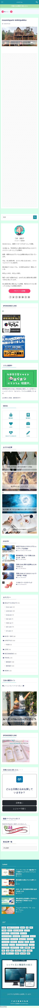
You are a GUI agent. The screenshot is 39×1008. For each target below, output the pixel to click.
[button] (37, 2)
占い (22, 947)
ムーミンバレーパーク (21, 944)
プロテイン (13, 942)
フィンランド (5, 942)
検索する (35, 217)
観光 (28, 953)
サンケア (33, 936)
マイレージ (5, 944)
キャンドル (23, 933)
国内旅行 (10, 662)
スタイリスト (14, 939)
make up (9, 623)
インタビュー (5, 933)
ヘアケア (21, 942)
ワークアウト (5, 947)
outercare (10, 611)
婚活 (33, 947)
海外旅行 (10, 666)
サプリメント (25, 936)
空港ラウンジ (10, 953)
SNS (31, 927)
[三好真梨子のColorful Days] (19, 2)
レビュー (31, 944)
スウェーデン (5, 939)
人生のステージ (15, 947)
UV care (9, 631)
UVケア (10, 930)
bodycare (10, 615)
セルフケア (22, 939)
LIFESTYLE (10, 640)
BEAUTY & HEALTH (12, 603)
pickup (22, 927)
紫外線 (17, 953)
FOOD (9, 644)
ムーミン (12, 944)
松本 (24, 950)
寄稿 (3, 950)
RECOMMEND (11, 653)
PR (27, 927)
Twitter (4, 930)
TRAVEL (8, 658)
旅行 (12, 950)
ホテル (26, 942)
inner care (10, 607)
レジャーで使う (19, 809)
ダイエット (30, 939)
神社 (3, 953)
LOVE (8, 649)
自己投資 (23, 953)
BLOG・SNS (10, 636)
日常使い (19, 803)
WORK (8, 671)
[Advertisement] (19, 130)
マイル (32, 942)
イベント (27, 930)
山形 (8, 950)
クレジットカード (6, 936)
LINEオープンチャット (13, 927)
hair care (9, 619)
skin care (10, 627)
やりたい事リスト (18, 930)
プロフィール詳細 (19, 291)
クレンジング (16, 936)
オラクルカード (15, 933)
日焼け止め (18, 950)
